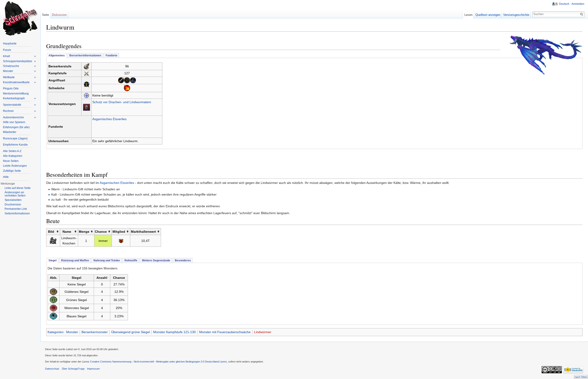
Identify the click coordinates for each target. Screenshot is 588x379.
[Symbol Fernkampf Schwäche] (127, 80)
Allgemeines (56, 55)
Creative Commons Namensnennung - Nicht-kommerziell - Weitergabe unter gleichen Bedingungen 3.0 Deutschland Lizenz (158, 361)
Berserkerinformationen (85, 55)
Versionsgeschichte (516, 15)
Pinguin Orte (11, 88)
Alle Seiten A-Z (12, 151)
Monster (72, 332)
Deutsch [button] (564, 4)
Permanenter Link (16, 208)
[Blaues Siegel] (53, 316)
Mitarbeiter (9, 132)
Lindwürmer (262, 332)
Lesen (468, 15)
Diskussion (59, 15)
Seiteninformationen (17, 213)
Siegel (52, 260)
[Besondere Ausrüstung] (86, 107)
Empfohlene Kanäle (15, 144)
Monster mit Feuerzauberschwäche (225, 332)
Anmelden (577, 4)
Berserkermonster (95, 332)
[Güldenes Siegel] (53, 291)
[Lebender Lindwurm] (542, 55)
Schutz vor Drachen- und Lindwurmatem (121, 102)
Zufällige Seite (12, 170)
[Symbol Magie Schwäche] (133, 80)
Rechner (19, 111)
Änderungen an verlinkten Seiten (15, 194)
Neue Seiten (11, 161)
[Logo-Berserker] (86, 66)
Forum (7, 50)
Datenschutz (52, 368)
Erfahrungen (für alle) (16, 127)
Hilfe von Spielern (14, 122)
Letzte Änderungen (15, 165)
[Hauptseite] (20, 18)
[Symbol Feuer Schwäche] (127, 88)
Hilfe (6, 177)
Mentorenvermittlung (16, 93)
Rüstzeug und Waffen (74, 260)
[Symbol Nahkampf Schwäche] (121, 80)
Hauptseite (10, 43)
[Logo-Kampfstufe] (86, 73)
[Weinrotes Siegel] (53, 308)
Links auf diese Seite (18, 188)
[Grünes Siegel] (53, 299)
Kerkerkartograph (19, 98)
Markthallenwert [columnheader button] (143, 231)
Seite (45, 15)
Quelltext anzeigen (487, 15)
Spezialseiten (13, 200)
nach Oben (581, 377)
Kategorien (55, 332)
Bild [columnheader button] (51, 231)
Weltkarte (19, 77)
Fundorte (111, 55)
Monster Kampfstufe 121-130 (174, 332)
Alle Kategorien (12, 156)
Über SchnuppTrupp (73, 368)
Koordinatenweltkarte (19, 82)
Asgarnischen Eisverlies (117, 183)
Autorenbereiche (19, 117)
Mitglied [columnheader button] (119, 231)
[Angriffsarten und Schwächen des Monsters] (86, 84)
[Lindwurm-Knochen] (53, 240)
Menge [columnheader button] (84, 231)
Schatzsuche (19, 66)
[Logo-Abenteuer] (86, 95)
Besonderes (182, 260)
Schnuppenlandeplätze (19, 61)
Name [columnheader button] (66, 231)
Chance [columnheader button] (101, 231)
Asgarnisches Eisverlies (109, 119)
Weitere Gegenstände (155, 260)
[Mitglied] (121, 241)
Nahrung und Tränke (106, 260)
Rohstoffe (130, 260)
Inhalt (19, 56)
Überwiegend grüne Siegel (130, 332)
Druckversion (13, 204)
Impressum (93, 368)
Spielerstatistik (19, 104)
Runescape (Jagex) (15, 138)
